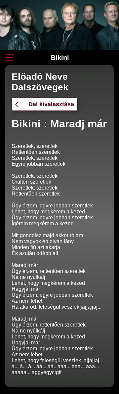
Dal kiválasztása (51, 104)
